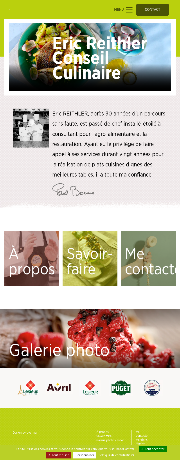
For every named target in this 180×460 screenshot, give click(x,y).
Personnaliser (85, 455)
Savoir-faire (90, 262)
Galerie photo (59, 350)
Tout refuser (60, 455)
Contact (152, 9)
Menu (119, 9)
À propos (32, 262)
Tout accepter (154, 449)
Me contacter (150, 262)
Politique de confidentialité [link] (116, 455)
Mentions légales (142, 441)
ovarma (32, 432)
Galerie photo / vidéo (110, 440)
